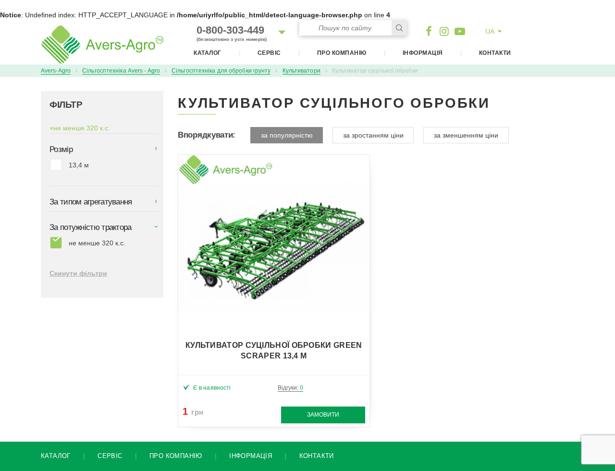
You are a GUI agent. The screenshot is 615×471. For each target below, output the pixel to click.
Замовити (323, 414)
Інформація (423, 53)
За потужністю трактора (90, 227)
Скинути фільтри (78, 273)
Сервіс (269, 53)
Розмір (61, 149)
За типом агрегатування (90, 201)
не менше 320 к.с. (79, 128)
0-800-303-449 (232, 33)
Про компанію (342, 53)
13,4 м (79, 165)
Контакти (495, 53)
